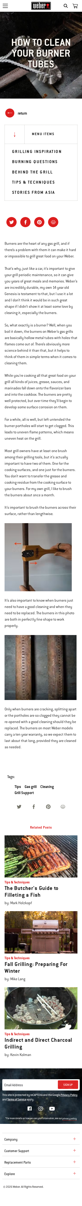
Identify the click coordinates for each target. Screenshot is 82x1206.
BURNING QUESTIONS (35, 161)
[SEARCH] (67, 6)
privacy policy (69, 1118)
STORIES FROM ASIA (33, 192)
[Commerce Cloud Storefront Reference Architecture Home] (41, 6)
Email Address (13, 1085)
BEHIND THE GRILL (32, 172)
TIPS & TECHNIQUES (33, 182)
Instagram (40, 1108)
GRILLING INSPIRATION (37, 151)
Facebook (29, 1108)
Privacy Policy (69, 1095)
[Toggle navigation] (5, 6)
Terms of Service (16, 1099)
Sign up (68, 1085)
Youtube (52, 1108)
